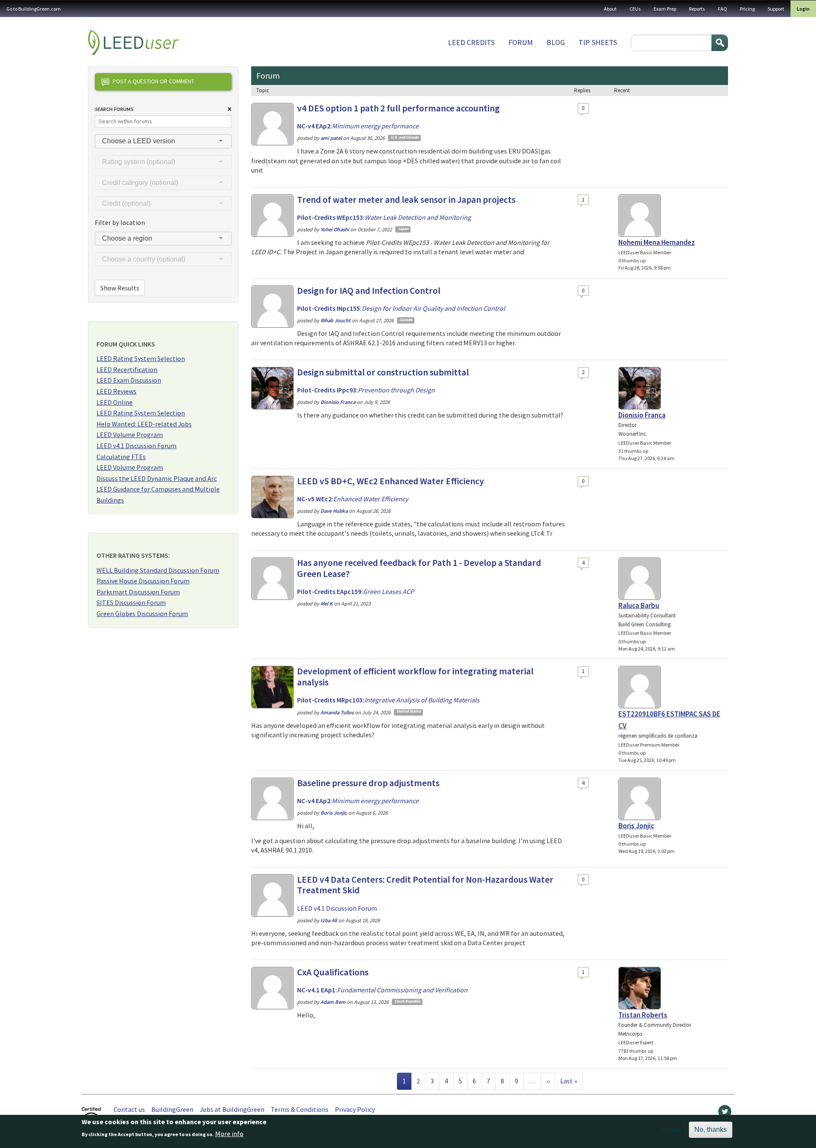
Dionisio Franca (642, 415)
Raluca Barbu (638, 605)
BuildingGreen (172, 1109)
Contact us (129, 1109)
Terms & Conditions (300, 1109)
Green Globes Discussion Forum (142, 613)
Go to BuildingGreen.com (33, 9)
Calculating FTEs (121, 456)
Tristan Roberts (642, 1015)
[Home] (133, 42)
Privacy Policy (355, 1109)
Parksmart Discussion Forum (138, 592)
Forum (520, 42)
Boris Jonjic (636, 825)
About (610, 9)
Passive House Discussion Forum (143, 581)
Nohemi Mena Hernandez (656, 242)
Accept (672, 1129)
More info (229, 1134)
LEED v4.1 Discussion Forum (136, 445)
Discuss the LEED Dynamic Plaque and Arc (156, 478)
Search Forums (114, 109)
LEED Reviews (116, 391)
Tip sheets (597, 42)
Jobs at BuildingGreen (232, 1109)
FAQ (722, 9)
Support (776, 9)
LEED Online (114, 402)
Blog (556, 42)
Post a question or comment (153, 81)
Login (803, 9)
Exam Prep (665, 9)
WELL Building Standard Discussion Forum (157, 570)
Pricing (747, 9)
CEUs (635, 9)
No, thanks (710, 1129)
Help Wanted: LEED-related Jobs (144, 424)
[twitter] (724, 1113)
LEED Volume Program (129, 434)
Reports (697, 9)
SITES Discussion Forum (131, 602)
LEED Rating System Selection (140, 358)
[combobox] (163, 141)
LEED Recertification (126, 369)
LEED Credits (471, 42)
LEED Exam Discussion (128, 380)
